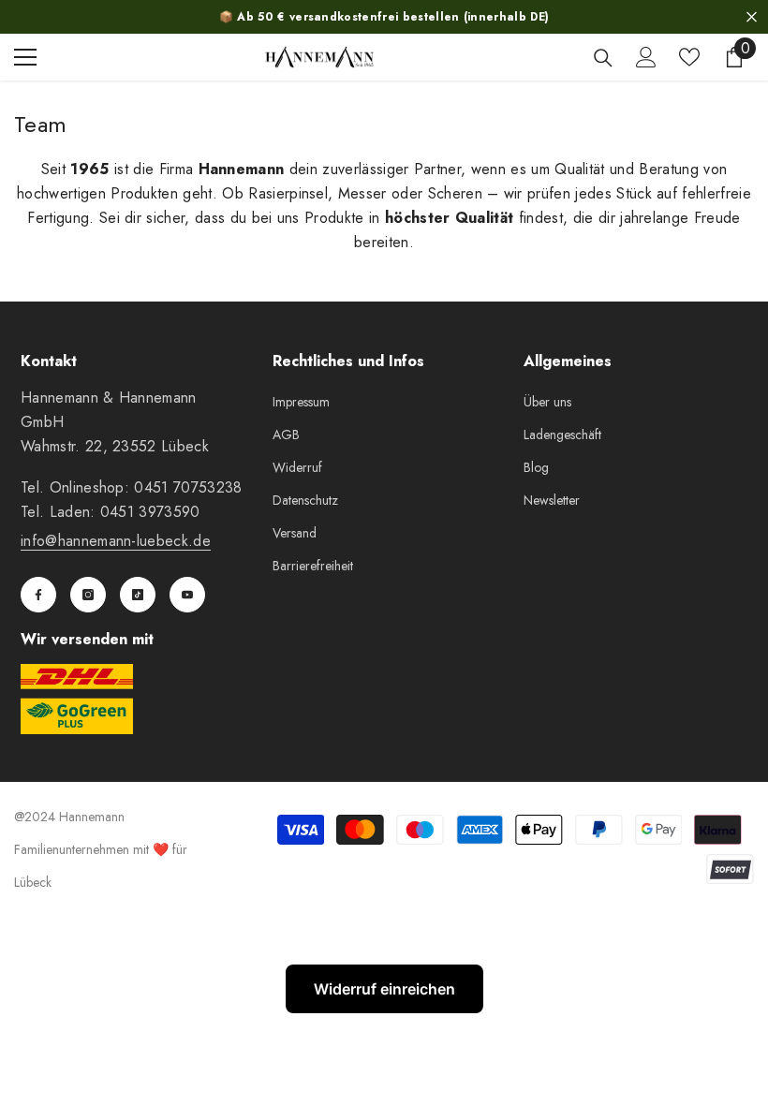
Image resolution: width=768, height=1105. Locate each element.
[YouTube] (187, 594)
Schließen (752, 17)
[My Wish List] (689, 57)
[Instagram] (88, 594)
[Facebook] (38, 594)
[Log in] (646, 57)
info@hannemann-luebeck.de (116, 541)
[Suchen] (603, 58)
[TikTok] (137, 594)
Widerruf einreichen (384, 989)
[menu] (25, 57)
